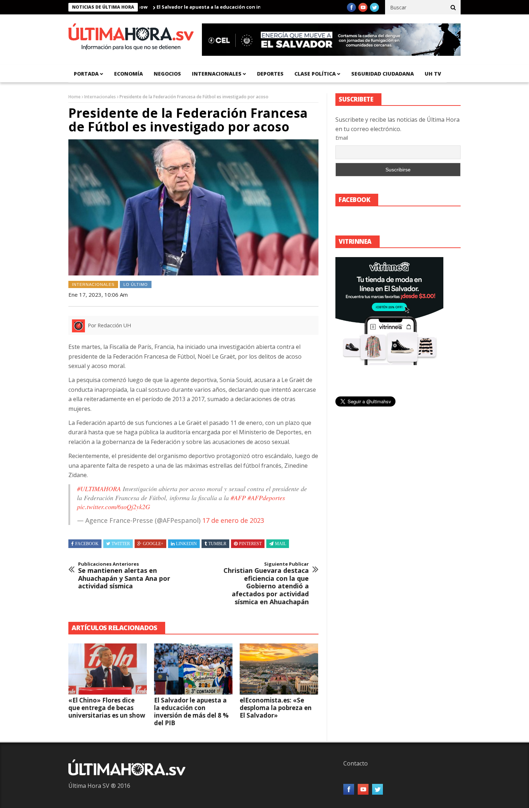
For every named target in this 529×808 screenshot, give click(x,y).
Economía (128, 73)
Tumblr (217, 543)
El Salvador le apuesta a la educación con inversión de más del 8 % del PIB (225, 7)
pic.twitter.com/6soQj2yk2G (113, 506)
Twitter (121, 543)
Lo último (135, 284)
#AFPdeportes (266, 497)
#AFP (238, 497)
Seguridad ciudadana (382, 73)
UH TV (433, 73)
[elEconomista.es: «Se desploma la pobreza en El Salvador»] (279, 669)
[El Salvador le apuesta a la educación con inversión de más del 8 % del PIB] (193, 669)
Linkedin (186, 543)
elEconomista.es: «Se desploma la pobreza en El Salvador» (276, 707)
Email (341, 137)
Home (74, 97)
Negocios (167, 73)
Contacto (355, 763)
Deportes (270, 73)
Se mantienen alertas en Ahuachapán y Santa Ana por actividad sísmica (124, 575)
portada (86, 73)
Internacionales (216, 73)
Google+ (153, 543)
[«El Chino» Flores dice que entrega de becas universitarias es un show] (107, 669)
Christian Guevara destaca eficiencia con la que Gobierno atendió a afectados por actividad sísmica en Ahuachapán (266, 583)
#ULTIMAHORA (99, 488)
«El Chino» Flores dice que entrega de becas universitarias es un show (106, 707)
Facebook (87, 543)
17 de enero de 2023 (233, 520)
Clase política (315, 73)
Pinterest (250, 543)
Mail (280, 543)
